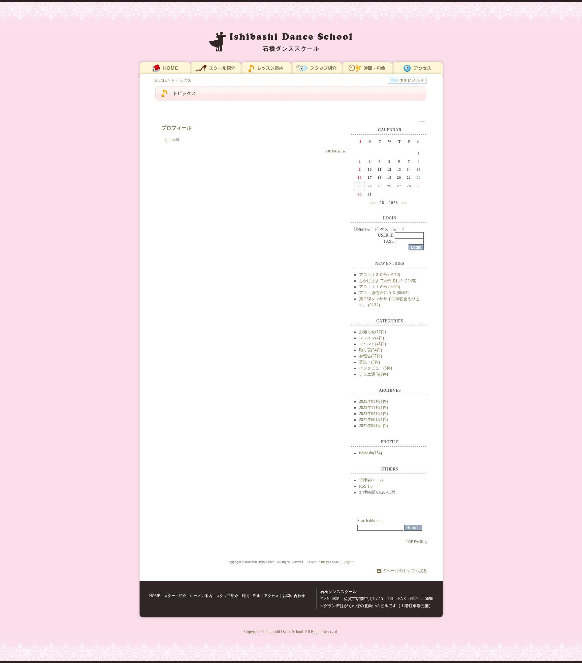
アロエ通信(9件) (373, 374)
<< (373, 203)
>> (404, 203)
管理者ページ (371, 480)
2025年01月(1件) (373, 401)
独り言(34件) (370, 350)
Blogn (325, 562)
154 (378, 453)
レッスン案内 (201, 596)
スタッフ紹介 (227, 596)
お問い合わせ (294, 596)
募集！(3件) (369, 362)
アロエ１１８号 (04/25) (379, 286)
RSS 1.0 (366, 486)
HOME (161, 80)
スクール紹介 (175, 596)
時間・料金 (251, 596)
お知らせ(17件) (372, 331)
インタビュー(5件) (375, 368)
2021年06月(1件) (373, 419)
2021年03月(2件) (373, 425)
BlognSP (348, 562)
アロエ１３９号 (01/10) (379, 274)
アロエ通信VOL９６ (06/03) (384, 292)
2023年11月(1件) (373, 407)
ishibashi (366, 453)
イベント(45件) (372, 344)
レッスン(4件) (371, 338)
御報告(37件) (370, 356)
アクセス (271, 596)
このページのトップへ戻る (403, 570)
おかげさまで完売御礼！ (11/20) (387, 280)
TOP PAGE (333, 151)
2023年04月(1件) (373, 413)
